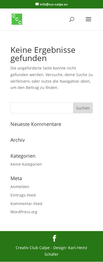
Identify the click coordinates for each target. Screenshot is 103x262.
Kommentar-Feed (26, 203)
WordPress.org (23, 211)
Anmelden (19, 186)
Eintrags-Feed (23, 195)
